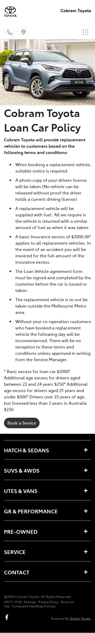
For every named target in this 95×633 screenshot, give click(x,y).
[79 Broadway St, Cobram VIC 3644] (23, 32)
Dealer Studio (80, 618)
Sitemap (29, 602)
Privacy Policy (48, 602)
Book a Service (21, 423)
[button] (85, 32)
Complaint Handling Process (34, 606)
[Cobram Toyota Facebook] (8, 617)
